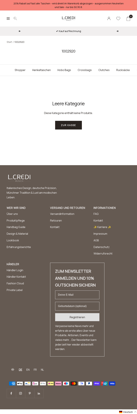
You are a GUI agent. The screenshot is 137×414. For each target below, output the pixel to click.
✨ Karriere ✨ (102, 227)
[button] (128, 412)
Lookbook (13, 240)
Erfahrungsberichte (19, 247)
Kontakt (54, 227)
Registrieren (77, 317)
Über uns (12, 214)
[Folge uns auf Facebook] (11, 393)
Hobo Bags (64, 70)
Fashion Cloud (15, 283)
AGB (96, 240)
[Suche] (15, 18)
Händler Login (15, 270)
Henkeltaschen (41, 70)
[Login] (108, 18)
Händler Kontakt (16, 276)
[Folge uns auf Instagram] (20, 393)
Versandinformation (62, 214)
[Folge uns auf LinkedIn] (38, 393)
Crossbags (85, 70)
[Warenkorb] (128, 18)
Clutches (104, 70)
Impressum (100, 234)
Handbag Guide (16, 227)
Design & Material (17, 234)
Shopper (20, 70)
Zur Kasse (68, 125)
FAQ (96, 214)
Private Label (15, 290)
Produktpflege (16, 220)
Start (9, 42)
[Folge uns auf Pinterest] (29, 393)
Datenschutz (102, 247)
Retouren (56, 220)
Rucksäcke (123, 70)
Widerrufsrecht (103, 253)
